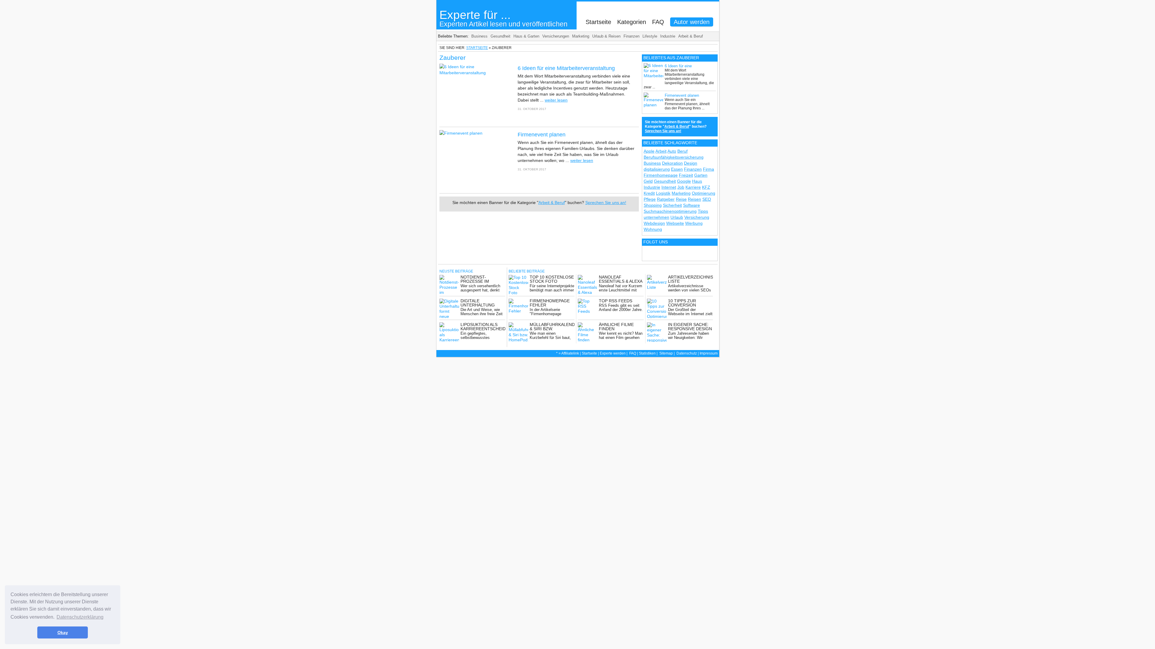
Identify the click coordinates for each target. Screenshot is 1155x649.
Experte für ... (503, 18)
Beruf (682, 151)
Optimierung (703, 193)
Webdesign (654, 223)
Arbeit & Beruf (690, 36)
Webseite (675, 223)
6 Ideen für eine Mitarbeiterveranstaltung (566, 68)
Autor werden (692, 22)
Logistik (663, 193)
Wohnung (653, 229)
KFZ (706, 187)
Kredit (649, 193)
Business (479, 36)
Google (684, 181)
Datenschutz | (688, 353)
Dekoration (672, 163)
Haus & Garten (526, 36)
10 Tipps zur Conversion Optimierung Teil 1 (689, 305)
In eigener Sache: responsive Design (690, 326)
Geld (648, 181)
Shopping (653, 205)
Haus (697, 181)
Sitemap (666, 353)
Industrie (667, 36)
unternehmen (656, 217)
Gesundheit (500, 36)
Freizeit (686, 175)
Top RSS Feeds (615, 300)
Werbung (694, 223)
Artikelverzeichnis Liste (690, 279)
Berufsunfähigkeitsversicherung (674, 157)
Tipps (703, 211)
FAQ (658, 22)
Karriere (693, 187)
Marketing (580, 36)
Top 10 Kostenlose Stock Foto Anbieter (552, 281)
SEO (706, 199)
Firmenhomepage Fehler (550, 302)
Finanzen (631, 36)
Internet (668, 187)
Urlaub (676, 217)
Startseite (598, 22)
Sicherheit (672, 205)
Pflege (650, 199)
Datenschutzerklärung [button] (80, 617)
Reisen (694, 199)
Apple (649, 151)
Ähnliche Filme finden (616, 326)
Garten (700, 175)
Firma (708, 169)
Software (691, 205)
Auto (671, 151)
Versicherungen (555, 36)
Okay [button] (62, 632)
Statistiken (647, 353)
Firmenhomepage (661, 175)
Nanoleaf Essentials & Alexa (620, 279)
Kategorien (631, 22)
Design (690, 163)
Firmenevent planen (541, 135)
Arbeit (661, 151)
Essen (677, 169)
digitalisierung (657, 169)
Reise (681, 199)
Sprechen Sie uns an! (605, 202)
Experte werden (613, 353)
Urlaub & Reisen (606, 36)
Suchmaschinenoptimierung (670, 211)
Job (680, 187)
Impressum (709, 353)
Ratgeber (666, 199)
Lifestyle (649, 36)
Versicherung (696, 217)
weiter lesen (556, 100)
